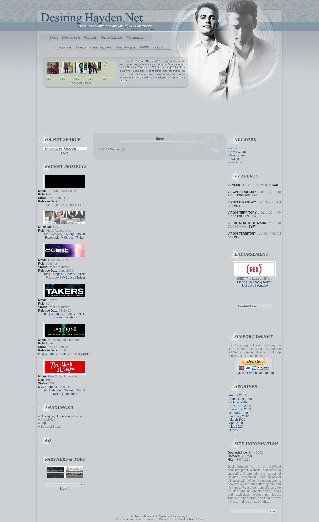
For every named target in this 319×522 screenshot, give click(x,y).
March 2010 (237, 419)
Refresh (147, 516)
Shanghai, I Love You (55, 416)
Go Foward (161, 516)
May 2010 (236, 426)
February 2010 (239, 416)
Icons (234, 148)
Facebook (254, 282)
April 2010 (236, 423)
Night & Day (196, 519)
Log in (184, 516)
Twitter (234, 159)
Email (249, 456)
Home (173, 516)
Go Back (136, 516)
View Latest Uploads (80, 82)
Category (57, 274)
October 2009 (238, 402)
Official (241, 282)
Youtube (262, 285)
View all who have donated (255, 373)
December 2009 (240, 409)
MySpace (67, 237)
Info (45, 274)
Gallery (69, 234)
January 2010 (238, 413)
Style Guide (238, 152)
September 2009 (240, 399)
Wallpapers (238, 155)
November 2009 (240, 406)
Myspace (248, 285)
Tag (43, 423)
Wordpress (165, 519)
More (63, 488)
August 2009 (237, 395)
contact (176, 77)
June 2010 (236, 430)
